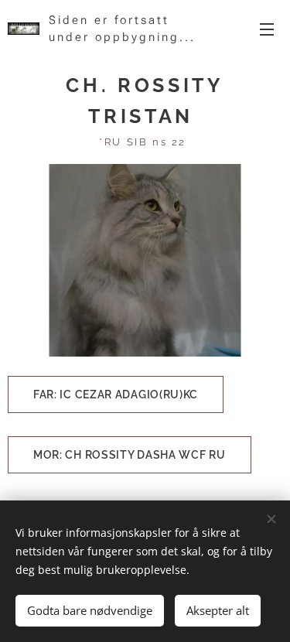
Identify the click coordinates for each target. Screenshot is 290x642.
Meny (266, 28)
